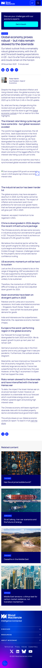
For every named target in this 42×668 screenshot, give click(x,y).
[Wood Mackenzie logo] (8, 3)
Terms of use (8, 647)
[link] (21, 618)
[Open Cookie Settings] (5, 663)
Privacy (17, 647)
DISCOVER (5, 629)
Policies (24, 647)
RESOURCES (6, 635)
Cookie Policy (32, 647)
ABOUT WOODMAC (9, 640)
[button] (32, 3)
